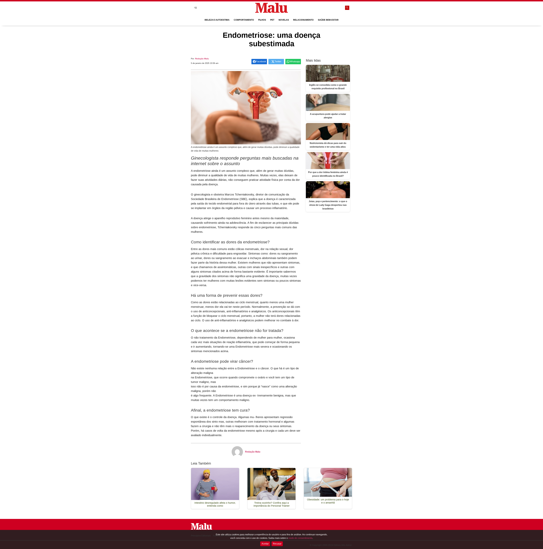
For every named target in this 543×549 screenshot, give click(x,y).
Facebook (261, 61)
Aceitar (265, 544)
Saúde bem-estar (328, 20)
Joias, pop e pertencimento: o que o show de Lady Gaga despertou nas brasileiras (328, 205)
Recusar (277, 544)
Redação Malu (202, 58)
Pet (272, 20)
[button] (195, 8)
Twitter (278, 61)
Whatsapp (295, 61)
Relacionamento (303, 20)
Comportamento (244, 20)
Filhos (262, 20)
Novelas (284, 20)
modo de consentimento (300, 538)
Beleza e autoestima (217, 20)
